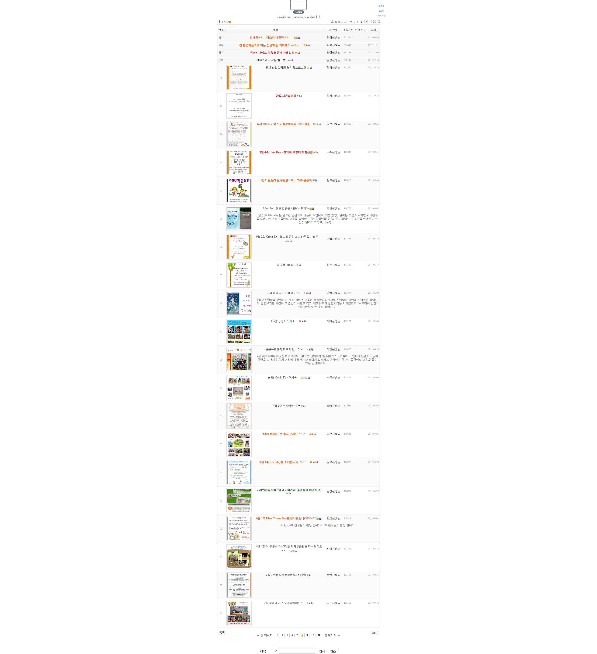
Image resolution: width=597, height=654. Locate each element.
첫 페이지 (267, 635)
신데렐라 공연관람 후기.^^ (283, 293)
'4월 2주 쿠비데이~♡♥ (286, 406)
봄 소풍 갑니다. (286, 265)
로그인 (354, 22)
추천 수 (359, 29)
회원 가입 (340, 22)
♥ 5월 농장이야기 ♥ (283, 321)
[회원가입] (281, 17)
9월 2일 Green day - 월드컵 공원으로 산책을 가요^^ (287, 236)
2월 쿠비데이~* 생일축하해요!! (283, 603)
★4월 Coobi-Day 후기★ (282, 377)
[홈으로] (380, 6)
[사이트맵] (380, 15)
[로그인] (380, 10)
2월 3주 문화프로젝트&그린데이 (286, 575)
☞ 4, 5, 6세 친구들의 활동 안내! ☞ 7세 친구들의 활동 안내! (316, 525)
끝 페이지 (330, 635)
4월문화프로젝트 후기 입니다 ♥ (283, 349)
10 (312, 635)
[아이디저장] (310, 17)
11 (319, 635)
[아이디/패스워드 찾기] (295, 17)
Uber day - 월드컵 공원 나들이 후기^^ (286, 208)
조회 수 (347, 29)
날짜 (373, 29)
